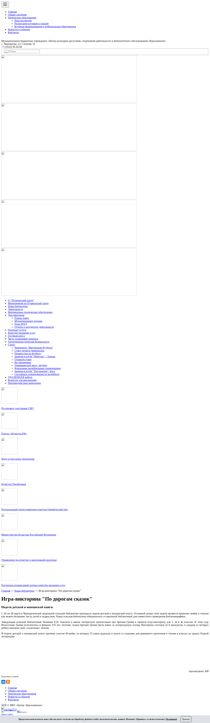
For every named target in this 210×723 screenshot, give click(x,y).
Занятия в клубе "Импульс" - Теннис (34, 356)
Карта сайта (7, 714)
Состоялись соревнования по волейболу (37, 374)
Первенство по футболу (27, 353)
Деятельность (15, 309)
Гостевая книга (16, 335)
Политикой (171, 719)
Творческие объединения (22, 17)
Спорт (11, 344)
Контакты (13, 32)
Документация (16, 315)
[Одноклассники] (8, 682)
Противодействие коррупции (24, 383)
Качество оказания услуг (22, 332)
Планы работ (21, 318)
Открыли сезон (23, 359)
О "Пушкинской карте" (21, 300)
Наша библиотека (18, 306)
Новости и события (19, 29)
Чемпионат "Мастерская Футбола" (33, 347)
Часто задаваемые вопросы (23, 338)
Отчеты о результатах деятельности (34, 327)
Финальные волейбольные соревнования (37, 368)
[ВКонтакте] (3, 682)
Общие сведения (17, 14)
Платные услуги (17, 330)
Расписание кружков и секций (31, 23)
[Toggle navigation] (5, 4)
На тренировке (22, 362)
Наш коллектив (23, 20)
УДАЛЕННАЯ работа (20, 377)
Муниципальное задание (28, 321)
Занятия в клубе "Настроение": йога (34, 371)
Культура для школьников (22, 380)
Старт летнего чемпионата (29, 350)
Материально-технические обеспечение (30, 312)
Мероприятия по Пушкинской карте (28, 303)
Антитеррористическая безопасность (28, 341)
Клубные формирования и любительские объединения (45, 26)
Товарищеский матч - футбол (30, 365)
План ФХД (20, 324)
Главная (12, 11)
